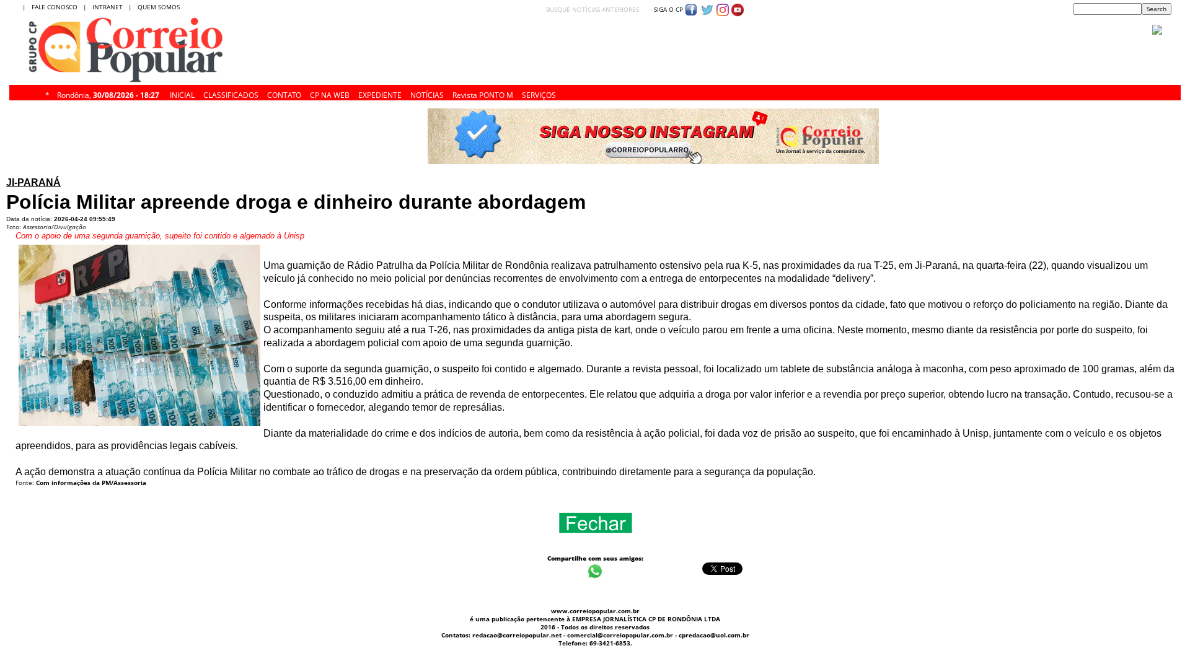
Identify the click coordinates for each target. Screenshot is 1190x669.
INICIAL (182, 93)
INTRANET (110, 6)
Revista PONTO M (482, 93)
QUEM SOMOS (159, 6)
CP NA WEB (330, 93)
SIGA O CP (667, 9)
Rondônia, (108, 93)
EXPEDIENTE (380, 93)
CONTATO (284, 93)
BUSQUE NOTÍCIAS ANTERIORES (592, 9)
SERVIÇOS (539, 93)
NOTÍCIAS (427, 93)
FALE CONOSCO (56, 6)
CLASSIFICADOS (230, 93)
